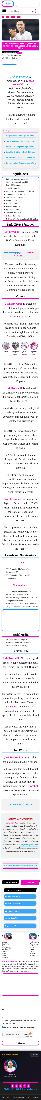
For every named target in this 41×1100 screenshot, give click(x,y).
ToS (29, 1097)
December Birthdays (12, 911)
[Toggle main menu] (4, 11)
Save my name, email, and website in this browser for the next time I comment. (20, 1022)
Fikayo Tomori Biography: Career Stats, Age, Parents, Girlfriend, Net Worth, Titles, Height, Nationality (21, 136)
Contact (36, 1097)
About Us (5, 1097)
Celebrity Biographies (12, 896)
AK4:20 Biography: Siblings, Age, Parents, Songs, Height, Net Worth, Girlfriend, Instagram (21, 141)
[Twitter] (16, 1086)
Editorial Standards (18, 1097)
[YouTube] (20, 1086)
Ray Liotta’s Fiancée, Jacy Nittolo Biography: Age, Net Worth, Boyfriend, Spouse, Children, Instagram (6, 949)
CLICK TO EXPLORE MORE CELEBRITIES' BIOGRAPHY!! (20, 866)
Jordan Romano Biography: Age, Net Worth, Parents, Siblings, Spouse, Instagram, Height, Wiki (34, 948)
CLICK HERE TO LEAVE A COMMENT (19, 804)
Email (3, 1009)
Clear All (35, 1055)
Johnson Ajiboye (13, 55)
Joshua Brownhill (20, 76)
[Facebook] (12, 1086)
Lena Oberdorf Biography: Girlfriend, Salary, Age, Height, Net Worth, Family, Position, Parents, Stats (21, 152)
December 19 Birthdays (13, 903)
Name (3, 1000)
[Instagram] (24, 1086)
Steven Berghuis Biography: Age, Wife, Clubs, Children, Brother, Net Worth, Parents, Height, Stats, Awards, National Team (21, 163)
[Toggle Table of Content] (13, 61)
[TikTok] (28, 1086)
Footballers (30, 882)
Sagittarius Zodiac (11, 926)
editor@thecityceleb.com (28, 844)
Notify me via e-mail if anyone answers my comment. (19, 1027)
